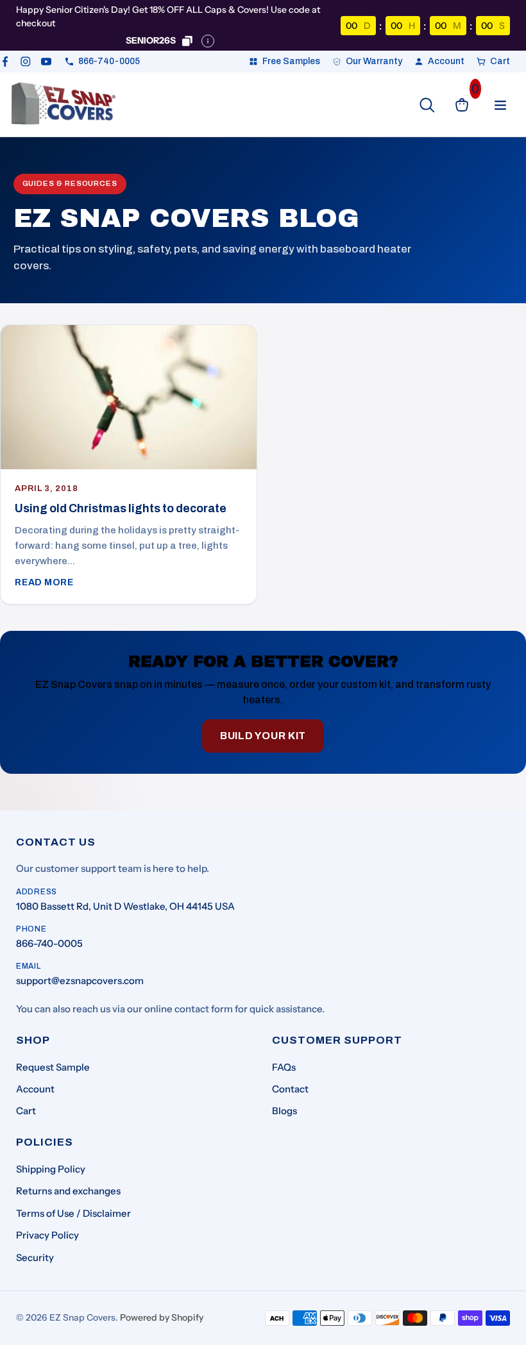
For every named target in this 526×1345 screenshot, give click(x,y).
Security (35, 1257)
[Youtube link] (46, 61)
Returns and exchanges (68, 1191)
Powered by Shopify (161, 1317)
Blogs (284, 1111)
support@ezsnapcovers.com (80, 980)
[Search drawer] (427, 105)
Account (35, 1089)
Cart (26, 1111)
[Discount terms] (207, 41)
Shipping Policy (50, 1169)
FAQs (284, 1067)
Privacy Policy (47, 1235)
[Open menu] (500, 105)
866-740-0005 (49, 943)
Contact (290, 1089)
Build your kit (263, 735)
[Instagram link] (25, 61)
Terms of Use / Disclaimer (73, 1213)
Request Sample (53, 1067)
